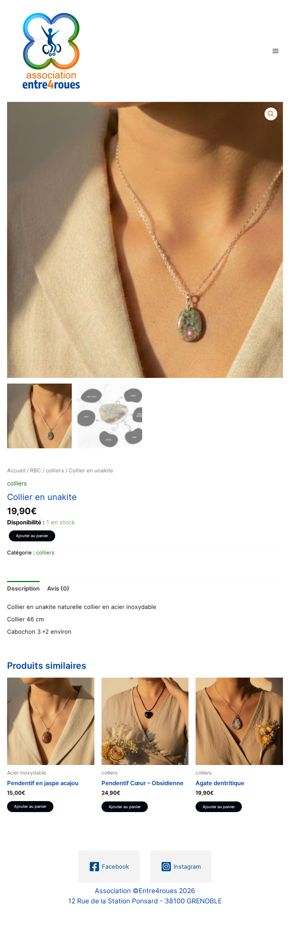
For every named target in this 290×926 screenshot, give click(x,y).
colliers (55, 470)
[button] (271, 114)
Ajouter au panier (32, 535)
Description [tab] (23, 588)
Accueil (16, 470)
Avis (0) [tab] (58, 588)
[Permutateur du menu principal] (275, 50)
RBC (35, 470)
